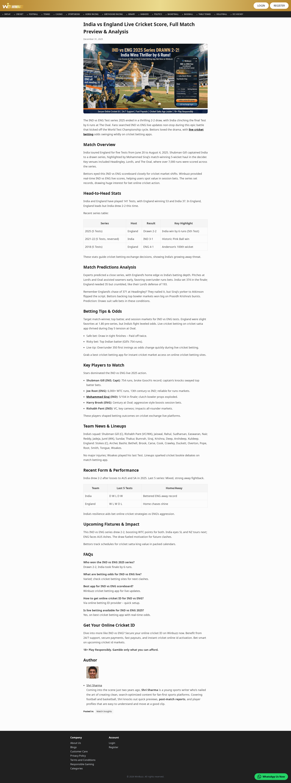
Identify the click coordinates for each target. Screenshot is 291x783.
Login (112, 743)
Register (113, 747)
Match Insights (104, 711)
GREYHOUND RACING (113, 14)
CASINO (59, 14)
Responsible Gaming (82, 764)
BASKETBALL (173, 14)
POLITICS (158, 14)
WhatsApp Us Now (274, 776)
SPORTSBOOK (74, 14)
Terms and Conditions (82, 760)
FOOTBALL (33, 14)
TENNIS (46, 14)
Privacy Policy (78, 755)
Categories (76, 768)
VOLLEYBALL (221, 14)
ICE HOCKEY (238, 14)
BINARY (131, 14)
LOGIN (261, 5)
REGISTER (279, 5)
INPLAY (7, 14)
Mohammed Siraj (98, 397)
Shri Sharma (94, 685)
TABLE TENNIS (205, 14)
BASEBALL (188, 14)
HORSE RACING (92, 14)
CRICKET (19, 14)
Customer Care (79, 751)
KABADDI (144, 14)
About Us (75, 743)
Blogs (73, 747)
